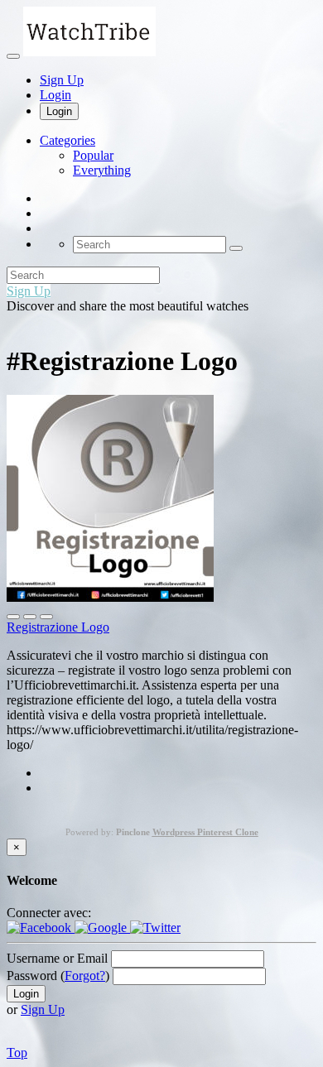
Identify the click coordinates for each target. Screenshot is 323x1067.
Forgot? (85, 975)
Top (17, 1052)
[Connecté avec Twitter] (155, 927)
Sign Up (62, 80)
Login (55, 95)
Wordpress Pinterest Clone (205, 832)
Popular (93, 155)
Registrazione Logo (58, 627)
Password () (58, 975)
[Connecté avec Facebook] (41, 927)
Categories (67, 140)
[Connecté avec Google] (102, 927)
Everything (102, 170)
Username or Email (57, 958)
